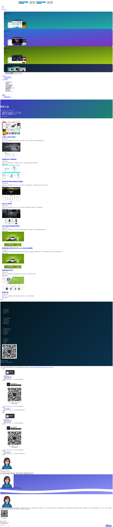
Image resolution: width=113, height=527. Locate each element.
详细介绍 (6, 142)
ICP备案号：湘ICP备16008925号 (31, 367)
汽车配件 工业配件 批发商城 (8, 137)
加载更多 (1, 299)
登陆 (3, 6)
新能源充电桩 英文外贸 (7, 270)
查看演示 (3, 142)
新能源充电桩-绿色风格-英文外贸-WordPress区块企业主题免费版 (17, 248)
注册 (3, 7)
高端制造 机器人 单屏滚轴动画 (9, 159)
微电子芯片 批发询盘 (7, 203)
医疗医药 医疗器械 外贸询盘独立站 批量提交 (12, 181)
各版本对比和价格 (6, 65)
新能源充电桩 (5, 292)
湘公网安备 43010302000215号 (41, 367)
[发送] (8, 526)
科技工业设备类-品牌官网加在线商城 (10, 226)
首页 (1, 116)
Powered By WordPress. (50, 367)
